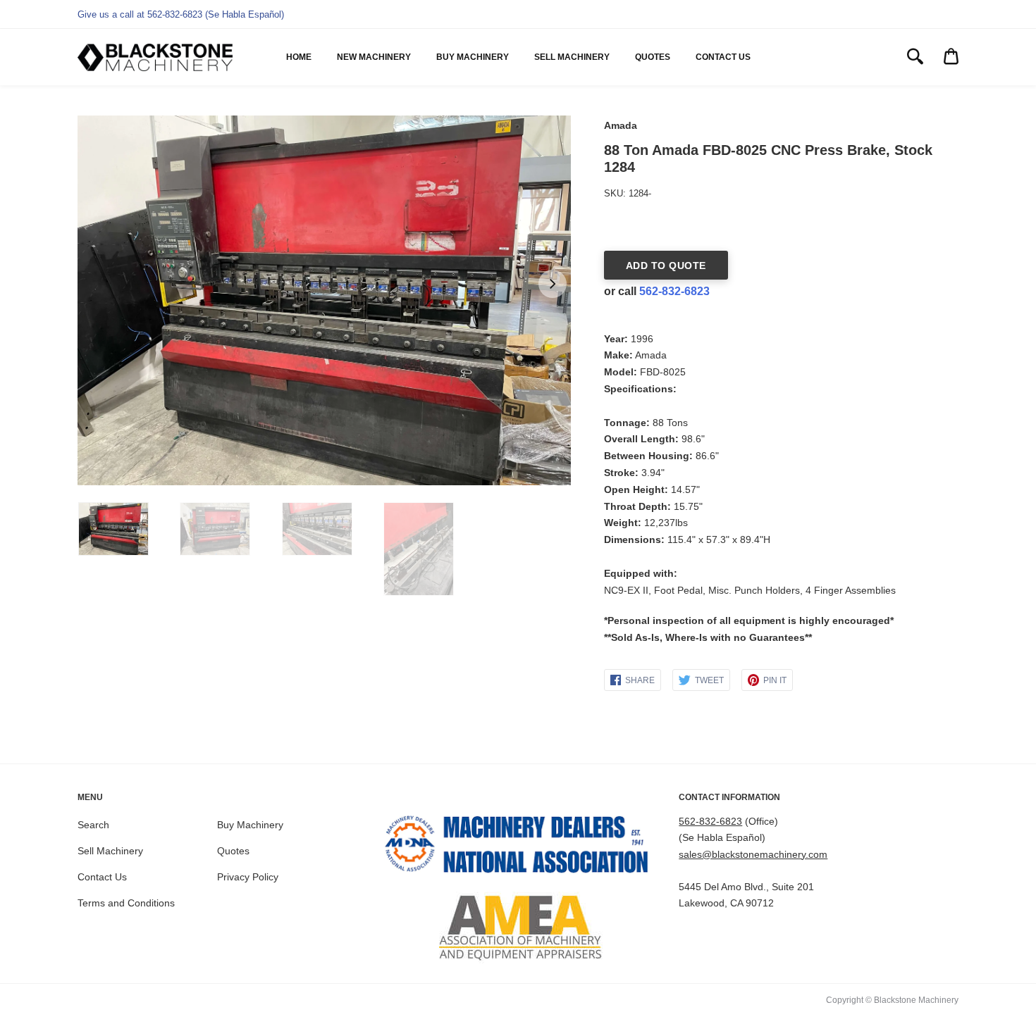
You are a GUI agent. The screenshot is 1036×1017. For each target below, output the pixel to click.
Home (299, 57)
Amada (620, 125)
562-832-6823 (674, 291)
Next (552, 284)
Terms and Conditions (126, 903)
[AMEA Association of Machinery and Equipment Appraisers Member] (518, 927)
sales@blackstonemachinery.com (753, 854)
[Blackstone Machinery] (155, 57)
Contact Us (723, 57)
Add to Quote (666, 265)
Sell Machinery (572, 57)
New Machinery (374, 57)
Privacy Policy (247, 876)
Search (93, 824)
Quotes (652, 57)
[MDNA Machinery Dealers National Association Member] (518, 848)
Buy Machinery (472, 57)
